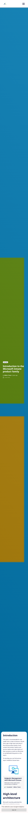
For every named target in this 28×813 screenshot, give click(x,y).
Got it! (14, 810)
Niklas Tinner (7, 375)
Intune (5, 362)
